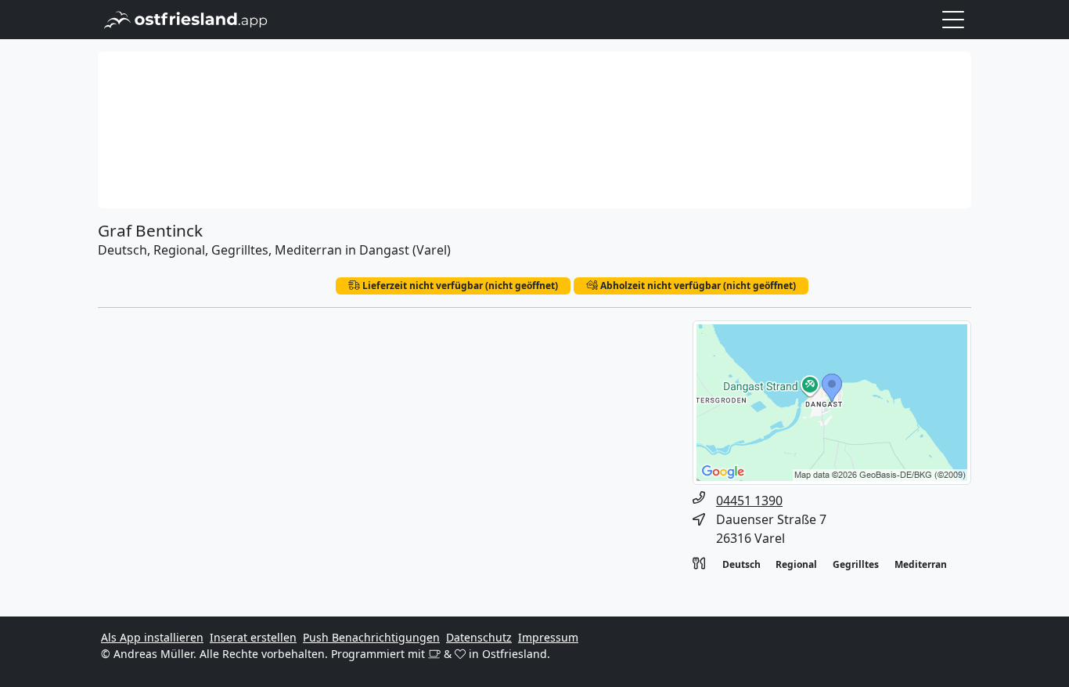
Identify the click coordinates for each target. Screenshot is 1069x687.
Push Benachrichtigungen (371, 637)
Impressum (548, 637)
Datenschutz (479, 637)
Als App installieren (152, 637)
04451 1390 (749, 500)
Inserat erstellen (253, 637)
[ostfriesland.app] (186, 18)
